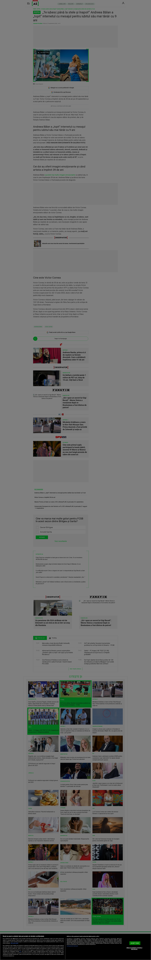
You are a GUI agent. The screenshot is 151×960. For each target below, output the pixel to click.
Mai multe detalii (14, 943)
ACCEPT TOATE (135, 943)
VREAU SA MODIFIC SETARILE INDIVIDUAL (134, 948)
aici (20, 951)
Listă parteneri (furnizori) (72, 946)
